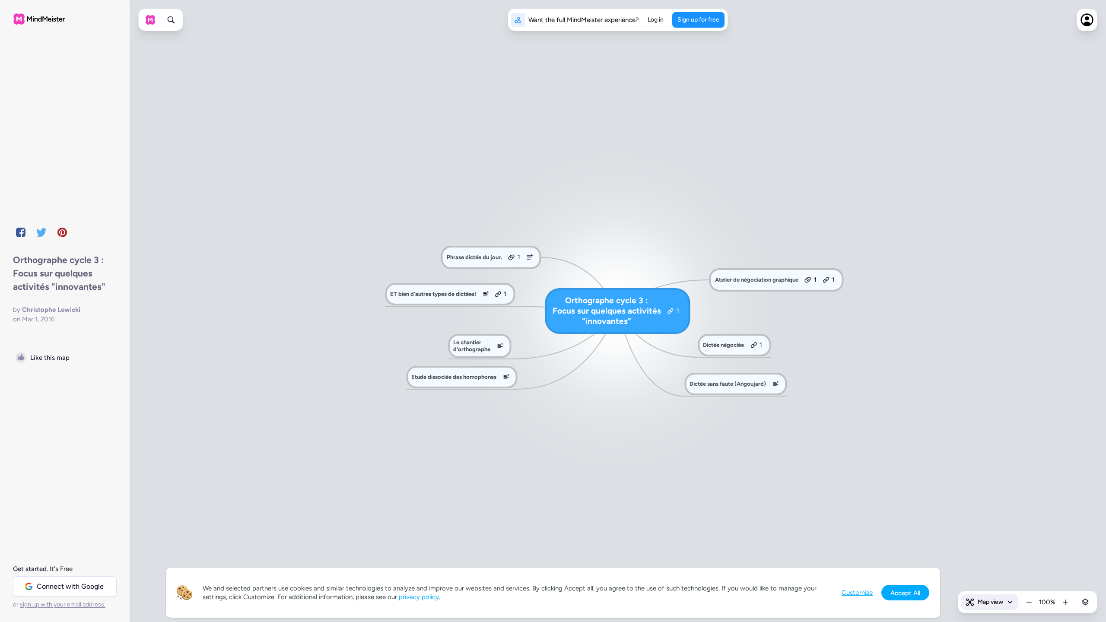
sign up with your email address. (62, 604)
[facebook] (21, 232)
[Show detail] (1085, 602)
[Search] (171, 20)
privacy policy (419, 597)
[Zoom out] (1029, 602)
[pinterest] (62, 232)
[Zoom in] (1065, 602)
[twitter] (41, 232)
